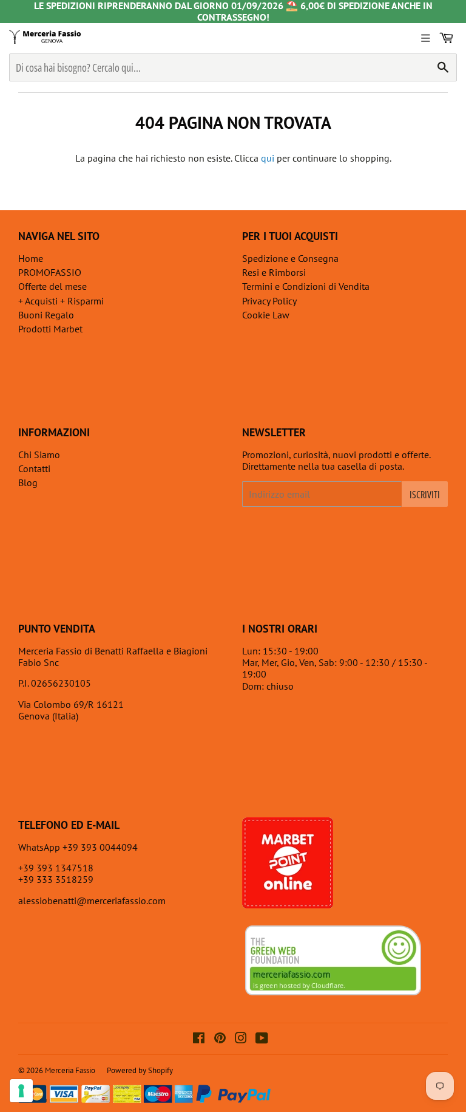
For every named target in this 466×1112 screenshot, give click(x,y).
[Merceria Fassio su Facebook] (198, 1039)
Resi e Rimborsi (274, 272)
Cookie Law (265, 315)
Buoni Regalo (46, 315)
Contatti (34, 468)
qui (267, 158)
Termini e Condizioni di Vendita (306, 286)
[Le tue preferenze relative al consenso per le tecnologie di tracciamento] (21, 1090)
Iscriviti (425, 494)
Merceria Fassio (70, 1070)
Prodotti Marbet (50, 329)
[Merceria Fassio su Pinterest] (220, 1039)
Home (30, 258)
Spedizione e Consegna (290, 258)
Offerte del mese (52, 286)
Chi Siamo (39, 454)
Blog (28, 482)
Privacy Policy (269, 301)
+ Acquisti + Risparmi (61, 301)
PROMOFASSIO (49, 272)
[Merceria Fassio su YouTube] (261, 1039)
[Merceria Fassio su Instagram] (241, 1039)
